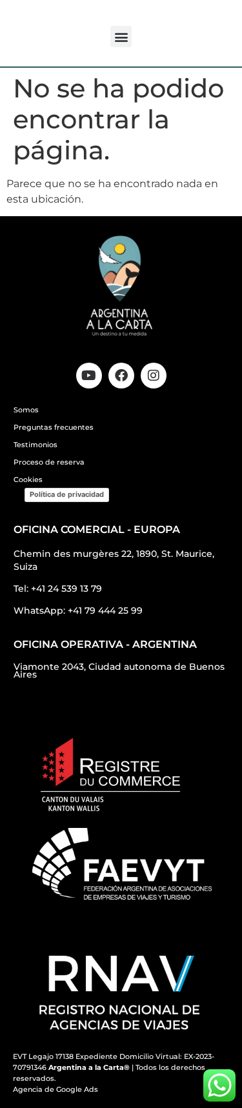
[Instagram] (153, 375)
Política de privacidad (67, 494)
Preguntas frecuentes (54, 427)
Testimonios (35, 444)
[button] (121, 36)
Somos (26, 409)
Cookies (28, 479)
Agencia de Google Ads (55, 1089)
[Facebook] (121, 375)
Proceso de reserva (49, 462)
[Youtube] (89, 375)
